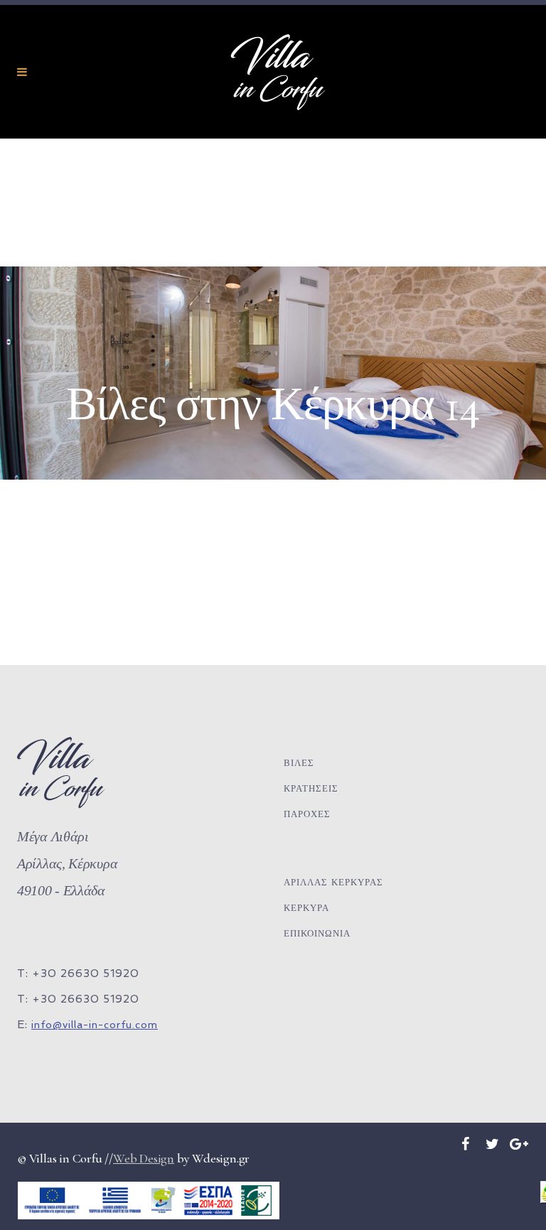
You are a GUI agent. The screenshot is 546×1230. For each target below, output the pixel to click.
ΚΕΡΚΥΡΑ (306, 907)
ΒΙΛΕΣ (299, 762)
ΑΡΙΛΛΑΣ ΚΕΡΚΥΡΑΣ (333, 882)
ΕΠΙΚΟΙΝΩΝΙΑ (317, 933)
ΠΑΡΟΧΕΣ (307, 814)
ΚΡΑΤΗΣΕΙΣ (311, 788)
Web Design (143, 1158)
